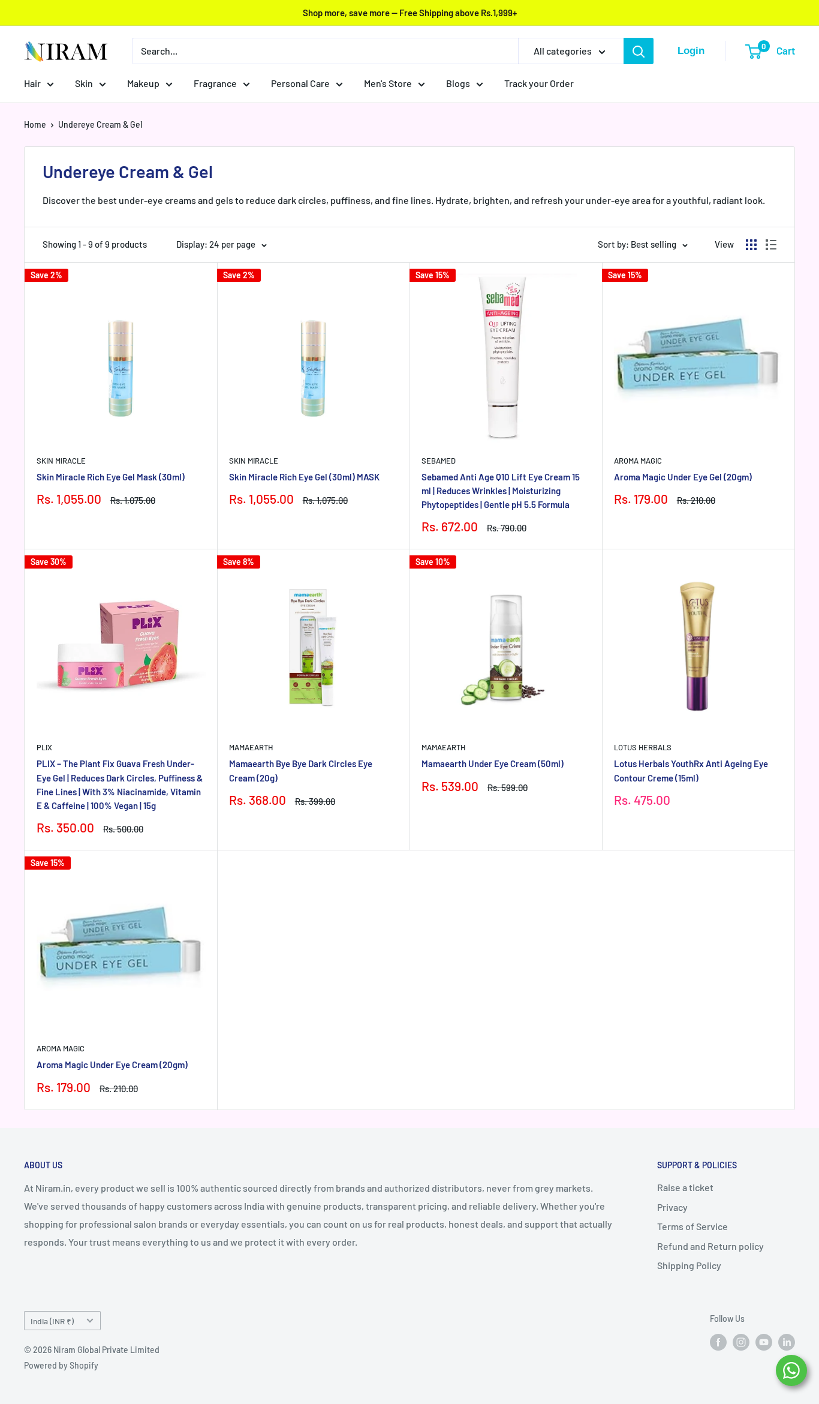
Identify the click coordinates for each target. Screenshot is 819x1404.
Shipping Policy (689, 1265)
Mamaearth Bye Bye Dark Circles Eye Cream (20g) (300, 770)
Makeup (143, 83)
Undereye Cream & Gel (100, 124)
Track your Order (539, 83)
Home (35, 124)
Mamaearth (251, 747)
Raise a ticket (685, 1187)
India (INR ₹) (52, 1321)
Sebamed (438, 460)
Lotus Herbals (643, 747)
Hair (32, 83)
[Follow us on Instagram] (741, 1342)
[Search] (639, 51)
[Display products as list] (771, 244)
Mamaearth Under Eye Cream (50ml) (492, 763)
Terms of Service (692, 1226)
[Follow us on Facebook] (718, 1342)
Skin (84, 83)
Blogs (458, 83)
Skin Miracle (61, 460)
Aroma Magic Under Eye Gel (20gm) (683, 476)
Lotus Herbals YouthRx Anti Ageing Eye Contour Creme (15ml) (691, 770)
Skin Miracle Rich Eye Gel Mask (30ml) (111, 476)
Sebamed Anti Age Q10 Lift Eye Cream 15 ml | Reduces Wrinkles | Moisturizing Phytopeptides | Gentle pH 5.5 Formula (500, 490)
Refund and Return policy (710, 1246)
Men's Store (388, 83)
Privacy (672, 1207)
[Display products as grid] (751, 244)
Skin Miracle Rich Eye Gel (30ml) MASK (304, 476)
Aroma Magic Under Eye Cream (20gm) (112, 1064)
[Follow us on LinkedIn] (786, 1342)
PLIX (44, 747)
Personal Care (300, 83)
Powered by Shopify (61, 1365)
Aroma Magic (638, 460)
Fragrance (215, 83)
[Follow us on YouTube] (763, 1342)
